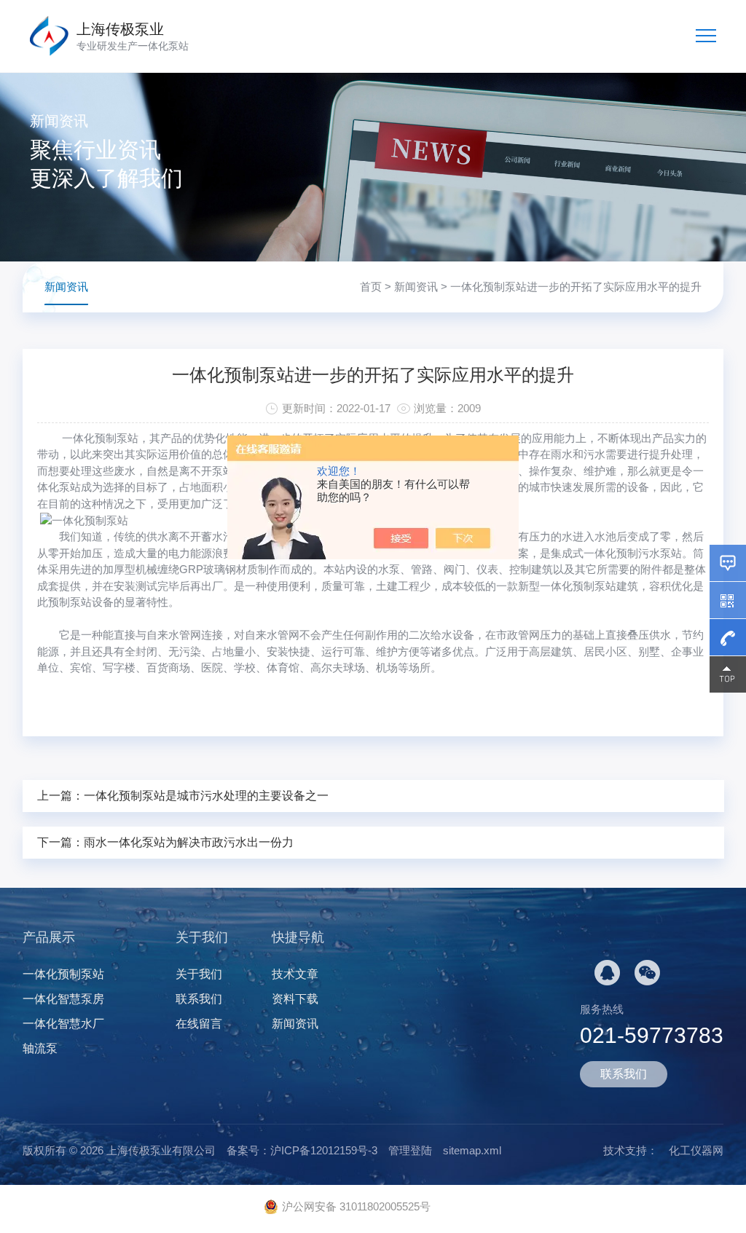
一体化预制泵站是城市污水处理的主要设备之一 (206, 795)
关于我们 (199, 974)
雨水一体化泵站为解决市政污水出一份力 (189, 842)
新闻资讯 (416, 286)
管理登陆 (410, 1150)
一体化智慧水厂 (63, 1023)
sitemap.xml (472, 1150)
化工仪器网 (696, 1150)
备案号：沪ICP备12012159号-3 (302, 1150)
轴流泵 (40, 1048)
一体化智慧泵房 (63, 999)
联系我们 (199, 999)
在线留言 (199, 1023)
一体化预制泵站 (63, 974)
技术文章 (295, 974)
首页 (371, 286)
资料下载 (295, 999)
